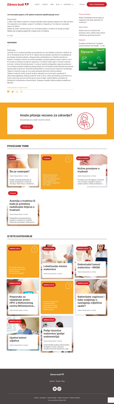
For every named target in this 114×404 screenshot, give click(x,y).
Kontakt (36, 397)
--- (8, 45)
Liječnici (45, 4)
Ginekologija (15, 248)
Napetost (82, 40)
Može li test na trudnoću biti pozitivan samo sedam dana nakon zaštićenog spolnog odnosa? (92, 32)
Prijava (82, 4)
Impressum (43, 397)
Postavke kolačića (74, 397)
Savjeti (37, 4)
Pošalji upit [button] (26, 127)
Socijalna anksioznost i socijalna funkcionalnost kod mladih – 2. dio (92, 44)
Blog (57, 4)
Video (52, 4)
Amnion (12, 158)
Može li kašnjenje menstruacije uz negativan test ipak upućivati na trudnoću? (91, 19)
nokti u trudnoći (83, 158)
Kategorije (68, 4)
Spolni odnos (83, 27)
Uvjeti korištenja (51, 397)
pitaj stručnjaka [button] (97, 4)
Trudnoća (47, 158)
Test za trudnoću (84, 14)
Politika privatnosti (63, 397)
